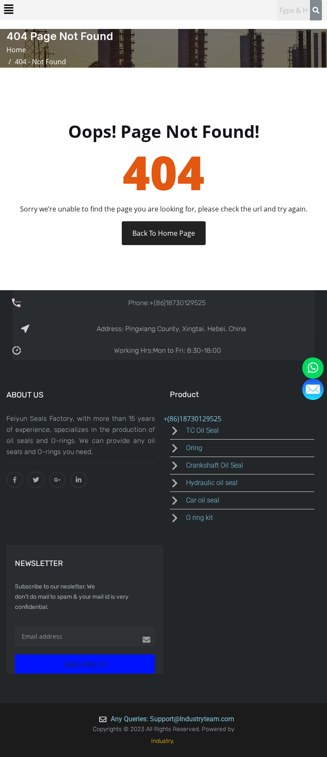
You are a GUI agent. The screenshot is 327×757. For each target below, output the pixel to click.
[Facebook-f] (14, 479)
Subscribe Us (85, 664)
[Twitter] (36, 479)
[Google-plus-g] (57, 479)
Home (17, 49)
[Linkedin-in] (78, 479)
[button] (8, 9)
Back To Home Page (163, 233)
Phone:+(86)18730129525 (167, 303)
